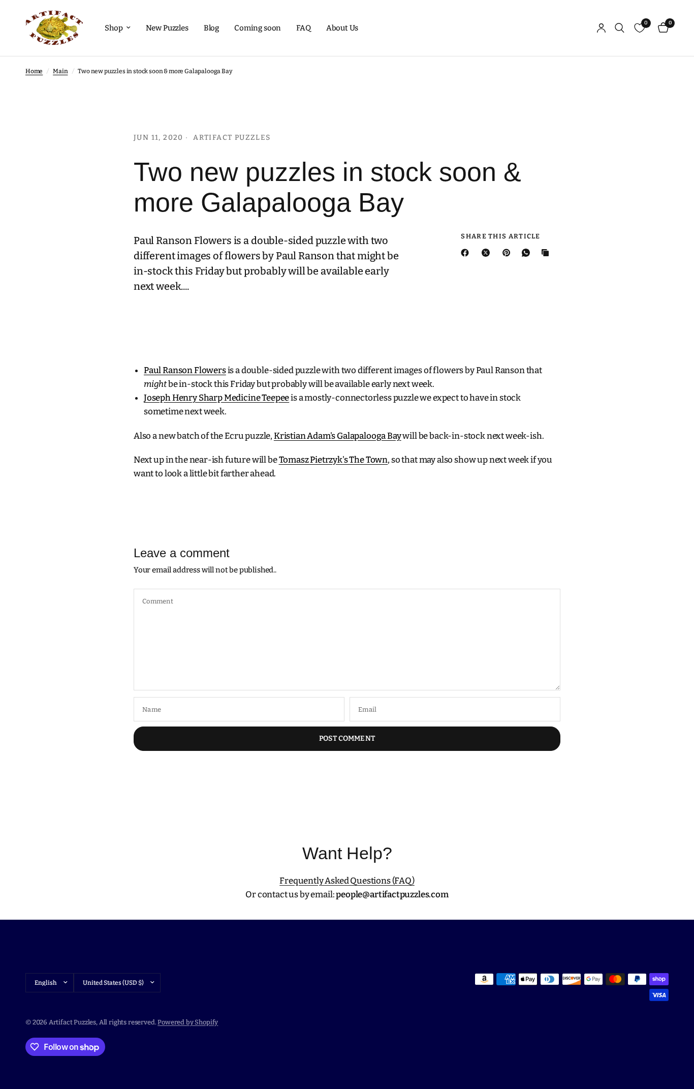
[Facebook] (467, 253)
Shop (113, 28)
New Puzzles (167, 28)
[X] (488, 253)
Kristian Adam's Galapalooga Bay (337, 436)
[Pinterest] (508, 253)
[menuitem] (117, 28)
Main (60, 71)
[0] (661, 28)
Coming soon (257, 28)
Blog (211, 28)
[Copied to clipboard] (547, 253)
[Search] (619, 28)
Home (34, 71)
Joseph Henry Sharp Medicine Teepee (216, 397)
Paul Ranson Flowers (185, 370)
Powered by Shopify (187, 1022)
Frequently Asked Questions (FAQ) (347, 880)
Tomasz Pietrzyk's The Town (333, 460)
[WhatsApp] (528, 253)
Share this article (500, 236)
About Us (342, 28)
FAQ (303, 28)
